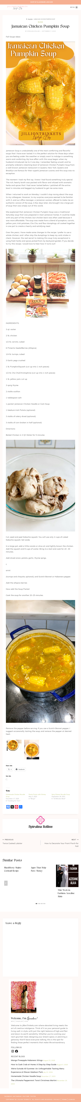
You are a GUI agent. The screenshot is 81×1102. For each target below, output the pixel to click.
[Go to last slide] (6, 883)
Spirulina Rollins (33, 31)
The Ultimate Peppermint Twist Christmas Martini (34, 1080)
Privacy (57, 1099)
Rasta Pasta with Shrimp (37, 794)
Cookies (71, 1099)
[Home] (26, 19)
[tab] (36, 903)
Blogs (40, 22)
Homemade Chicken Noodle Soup (26, 1076)
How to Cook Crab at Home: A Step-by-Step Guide (33, 1064)
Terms (64, 1099)
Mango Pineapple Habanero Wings (27, 1060)
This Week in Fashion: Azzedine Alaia (66, 893)
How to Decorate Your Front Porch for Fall (61, 843)
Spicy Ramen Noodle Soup (61, 794)
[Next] (75, 883)
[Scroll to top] (75, 1096)
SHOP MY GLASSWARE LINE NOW (41, 2)
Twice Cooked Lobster (12, 842)
